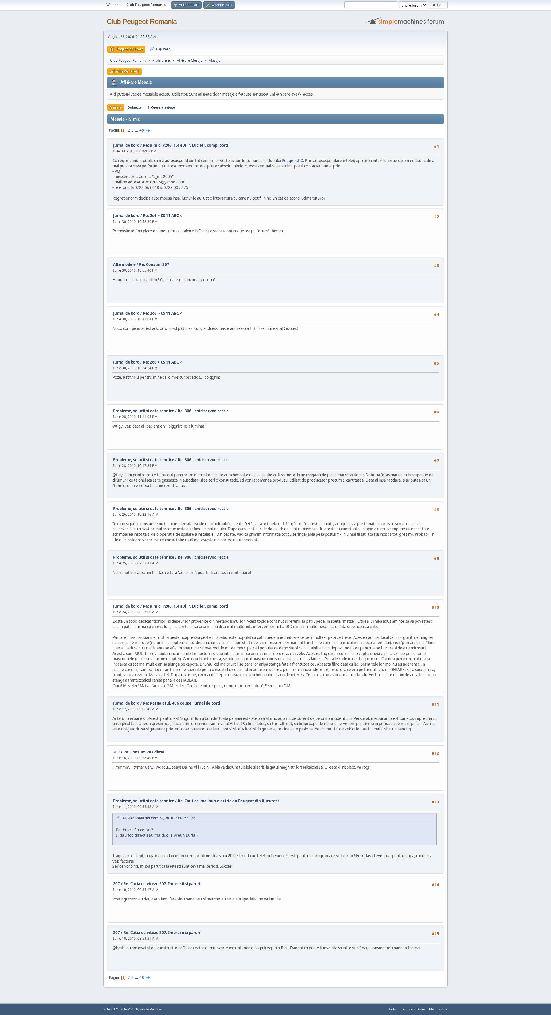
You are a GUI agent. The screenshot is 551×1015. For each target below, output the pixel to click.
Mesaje (116, 107)
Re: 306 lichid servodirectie (203, 410)
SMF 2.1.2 (110, 1009)
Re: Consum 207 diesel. (145, 752)
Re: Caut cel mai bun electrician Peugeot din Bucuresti (229, 800)
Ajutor (392, 1009)
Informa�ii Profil (124, 71)
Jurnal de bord (126, 145)
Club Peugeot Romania (142, 21)
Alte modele (124, 264)
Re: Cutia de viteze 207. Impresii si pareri (161, 883)
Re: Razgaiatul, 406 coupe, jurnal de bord (181, 703)
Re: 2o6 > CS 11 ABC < (162, 215)
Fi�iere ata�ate (161, 107)
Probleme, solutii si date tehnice (143, 410)
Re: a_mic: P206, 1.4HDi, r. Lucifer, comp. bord (185, 145)
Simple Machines (151, 1009)
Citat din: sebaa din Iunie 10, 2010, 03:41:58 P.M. (157, 817)
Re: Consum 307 (154, 264)
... (137, 130)
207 (116, 752)
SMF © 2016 (129, 1009)
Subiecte (135, 107)
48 (141, 130)
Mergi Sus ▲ (438, 1009)
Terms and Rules (413, 1009)
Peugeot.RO (292, 160)
